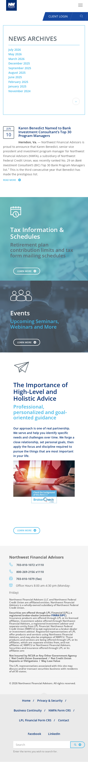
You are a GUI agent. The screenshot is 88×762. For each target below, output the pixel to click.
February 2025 (18, 82)
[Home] (11, 5)
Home (26, 700)
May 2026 (15, 54)
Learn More (24, 271)
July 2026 (14, 50)
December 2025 (19, 63)
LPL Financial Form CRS (35, 720)
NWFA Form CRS (60, 710)
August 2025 (17, 73)
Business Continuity (28, 710)
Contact (63, 720)
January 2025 (17, 86)
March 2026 (16, 59)
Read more (14, 179)
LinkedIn (54, 734)
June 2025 (15, 77)
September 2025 (19, 68)
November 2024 (19, 91)
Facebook (34, 734)
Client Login (58, 16)
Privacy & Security (50, 700)
